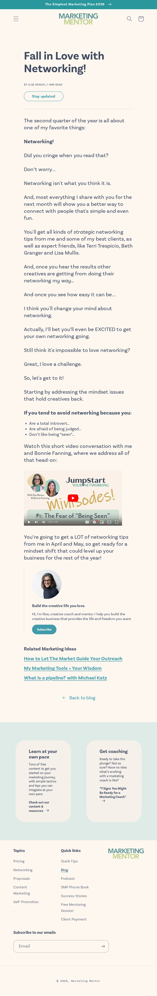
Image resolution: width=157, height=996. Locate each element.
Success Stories (74, 896)
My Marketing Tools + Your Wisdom (63, 668)
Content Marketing (21, 890)
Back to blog (82, 698)
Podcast (68, 878)
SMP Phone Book (75, 887)
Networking (23, 870)
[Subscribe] (103, 946)
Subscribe (44, 630)
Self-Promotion (26, 902)
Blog (64, 870)
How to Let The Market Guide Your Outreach (73, 659)
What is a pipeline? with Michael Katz (65, 678)
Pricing (19, 861)
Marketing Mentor (85, 980)
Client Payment (74, 919)
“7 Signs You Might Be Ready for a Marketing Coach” (113, 792)
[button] (16, 19)
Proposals (21, 878)
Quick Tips (69, 861)
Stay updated (43, 96)
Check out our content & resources (39, 806)
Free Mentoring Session (73, 907)
